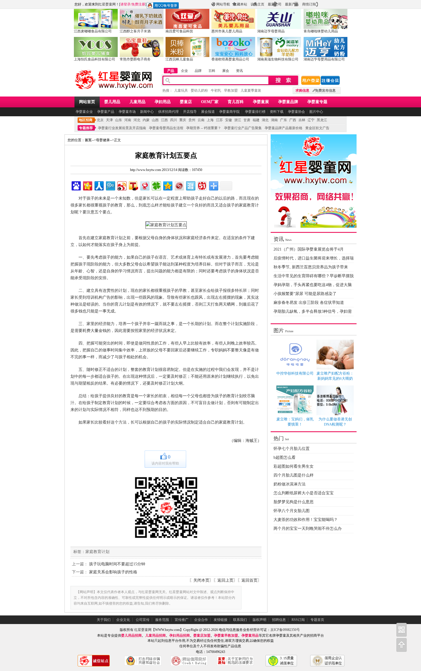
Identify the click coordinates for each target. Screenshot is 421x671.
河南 (127, 120)
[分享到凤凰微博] (179, 185)
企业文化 (123, 620)
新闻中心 (147, 112)
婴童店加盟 (201, 635)
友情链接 (220, 620)
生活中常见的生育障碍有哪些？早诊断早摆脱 (314, 276)
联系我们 (240, 620)
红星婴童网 (107, 4)
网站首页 (87, 102)
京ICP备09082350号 (285, 630)
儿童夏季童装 (251, 90)
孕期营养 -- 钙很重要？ (203, 128)
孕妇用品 (163, 102)
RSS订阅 (298, 620)
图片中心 (316, 112)
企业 (184, 71)
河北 (136, 120)
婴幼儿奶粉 (199, 90)
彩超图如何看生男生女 (294, 466)
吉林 (301, 120)
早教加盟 (231, 90)
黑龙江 (322, 120)
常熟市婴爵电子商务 (135, 59)
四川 (173, 120)
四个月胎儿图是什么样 (294, 475)
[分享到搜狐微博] (133, 185)
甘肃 (246, 120)
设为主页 (257, 4)
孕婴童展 (261, 102)
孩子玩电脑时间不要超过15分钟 (117, 564)
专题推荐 (86, 128)
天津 (109, 120)
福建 (256, 120)
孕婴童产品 (105, 112)
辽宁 (311, 120)
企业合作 (201, 620)
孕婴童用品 (250, 635)
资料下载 (277, 112)
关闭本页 (201, 580)
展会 (225, 71)
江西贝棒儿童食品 (179, 59)
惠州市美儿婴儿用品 (226, 31)
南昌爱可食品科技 (179, 31)
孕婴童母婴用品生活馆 (166, 128)
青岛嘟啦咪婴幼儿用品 (321, 31)
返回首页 (249, 580)
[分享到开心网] (87, 185)
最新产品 (292, 4)
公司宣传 (142, 620)
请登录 (125, 4)
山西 (155, 120)
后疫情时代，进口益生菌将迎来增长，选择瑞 (314, 258)
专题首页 (317, 620)
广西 (292, 120)
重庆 (182, 120)
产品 (170, 71)
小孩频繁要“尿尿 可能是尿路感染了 (305, 294)
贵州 (191, 120)
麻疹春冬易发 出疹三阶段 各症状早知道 (309, 302)
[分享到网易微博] (144, 185)
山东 (118, 120)
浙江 (237, 120)
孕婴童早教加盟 (226, 635)
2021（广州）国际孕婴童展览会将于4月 (309, 249)
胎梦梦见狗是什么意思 (294, 502)
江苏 (219, 120)
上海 (210, 120)
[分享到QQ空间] (167, 185)
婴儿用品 (112, 102)
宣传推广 (181, 620)
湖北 (265, 120)
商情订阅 (309, 4)
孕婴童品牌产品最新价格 (283, 128)
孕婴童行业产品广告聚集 (243, 128)
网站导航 (223, 4)
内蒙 (146, 120)
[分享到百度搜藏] (75, 185)
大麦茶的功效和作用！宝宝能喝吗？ (306, 519)
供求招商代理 (168, 112)
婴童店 (186, 102)
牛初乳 (216, 90)
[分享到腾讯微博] (110, 185)
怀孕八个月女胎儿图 (292, 511)
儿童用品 (137, 102)
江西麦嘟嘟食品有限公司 (93, 31)
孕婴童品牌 (288, 102)
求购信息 (302, 90)
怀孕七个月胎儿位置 (292, 448)
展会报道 (208, 112)
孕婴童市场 (127, 112)
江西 (164, 120)
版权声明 (259, 620)
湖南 (274, 120)
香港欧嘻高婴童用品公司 (230, 59)
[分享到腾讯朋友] (156, 185)
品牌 (198, 71)
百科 (211, 71)
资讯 (239, 71)
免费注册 (138, 4)
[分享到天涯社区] (190, 185)
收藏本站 (240, 4)
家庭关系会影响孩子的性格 (113, 572)
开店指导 (190, 112)
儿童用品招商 (155, 635)
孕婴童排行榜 (254, 112)
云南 (201, 120)
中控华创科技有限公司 (295, 373)
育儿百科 (236, 102)
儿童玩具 (181, 90)
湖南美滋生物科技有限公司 (277, 59)
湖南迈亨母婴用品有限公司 (324, 59)
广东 (283, 120)
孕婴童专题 (317, 102)
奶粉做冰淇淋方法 (290, 484)
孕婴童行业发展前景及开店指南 (122, 128)
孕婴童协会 (296, 112)
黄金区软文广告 (317, 128)
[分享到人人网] (98, 185)
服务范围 (162, 620)
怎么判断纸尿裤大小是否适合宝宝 (304, 493)
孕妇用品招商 (179, 635)
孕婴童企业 (84, 112)
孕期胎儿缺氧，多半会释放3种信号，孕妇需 (313, 311)
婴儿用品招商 (131, 635)
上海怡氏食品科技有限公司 (94, 59)
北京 (100, 120)
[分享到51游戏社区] (201, 185)
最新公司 (275, 4)
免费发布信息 (325, 90)
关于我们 (104, 620)
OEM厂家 (210, 102)
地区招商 (86, 120)
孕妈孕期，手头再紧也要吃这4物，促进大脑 (313, 285)
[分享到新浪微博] (121, 185)
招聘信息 (279, 620)
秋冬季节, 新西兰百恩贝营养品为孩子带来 (311, 267)
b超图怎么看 (285, 457)
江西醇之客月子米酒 (135, 31)
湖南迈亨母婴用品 (271, 31)
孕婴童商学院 (229, 112)
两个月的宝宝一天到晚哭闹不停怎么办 (308, 528)
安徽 (228, 120)
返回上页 (225, 580)
